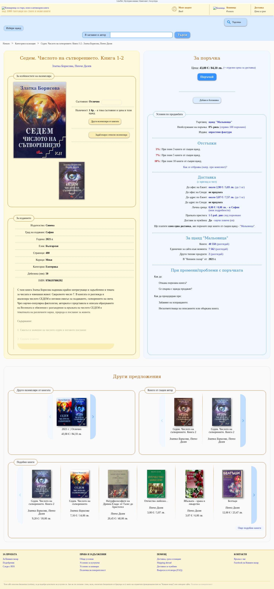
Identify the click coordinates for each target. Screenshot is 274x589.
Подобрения (8, 562)
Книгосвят (143, 1)
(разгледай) (219, 244)
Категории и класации (25, 43)
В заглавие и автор (95, 35)
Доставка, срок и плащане (169, 559)
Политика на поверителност (93, 570)
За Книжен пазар (10, 559)
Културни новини (131, 1)
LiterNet (120, 1)
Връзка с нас (240, 559)
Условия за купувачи (90, 562)
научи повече (221, 220)
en (232, 220)
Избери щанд (13, 28)
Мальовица (247, 226)
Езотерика (52, 266)
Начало (6, 43)
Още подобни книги (249, 528)
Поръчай (207, 76)
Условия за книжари (89, 566)
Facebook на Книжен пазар (246, 562)
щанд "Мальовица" (220, 122)
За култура (153, 1)
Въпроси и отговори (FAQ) (169, 570)
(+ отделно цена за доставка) (239, 67)
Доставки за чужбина (167, 566)
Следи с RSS (9, 566)
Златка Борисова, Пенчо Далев (71, 66)
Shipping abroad (164, 562)
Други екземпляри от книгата (105, 121)
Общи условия (87, 559)
